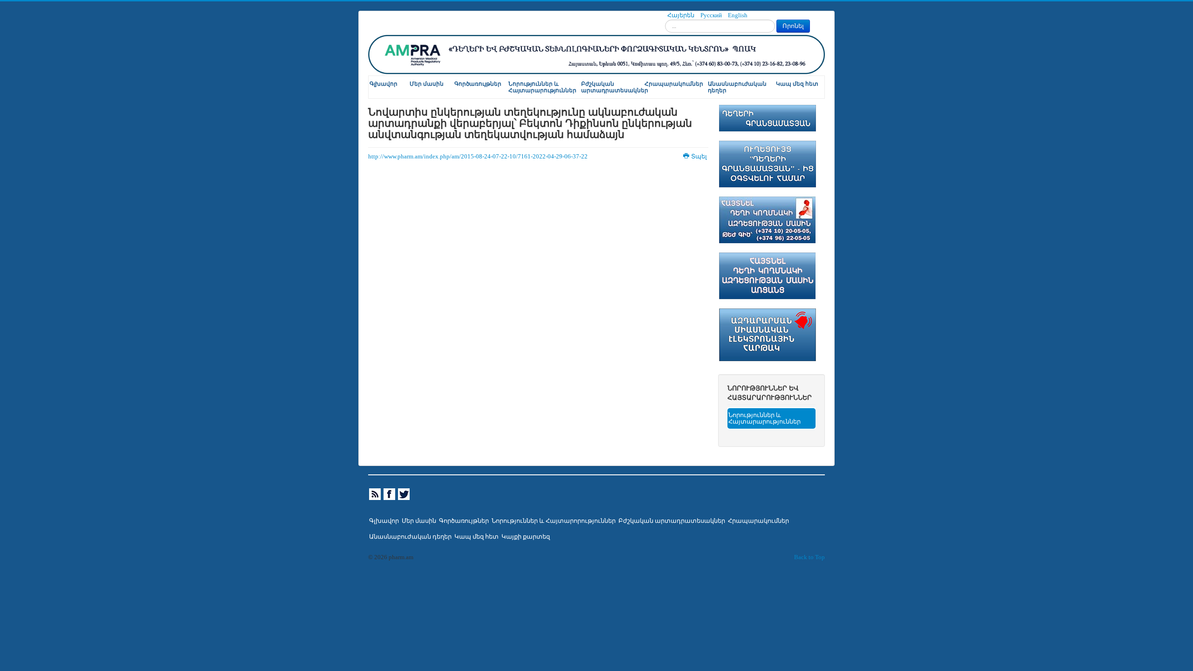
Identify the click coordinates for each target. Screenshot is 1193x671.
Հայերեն (681, 15)
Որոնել (793, 25)
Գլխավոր (384, 84)
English (737, 15)
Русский (711, 15)
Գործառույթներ (477, 84)
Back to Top (809, 557)
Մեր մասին (427, 84)
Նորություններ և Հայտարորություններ (554, 521)
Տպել (699, 156)
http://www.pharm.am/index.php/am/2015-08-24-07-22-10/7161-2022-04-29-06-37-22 (478, 156)
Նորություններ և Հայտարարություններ (542, 87)
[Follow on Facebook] (390, 494)
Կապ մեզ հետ (797, 84)
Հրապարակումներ (673, 84)
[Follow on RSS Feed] (375, 494)
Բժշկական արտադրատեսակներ (612, 87)
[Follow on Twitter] (404, 494)
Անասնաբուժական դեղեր (737, 87)
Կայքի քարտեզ (525, 537)
